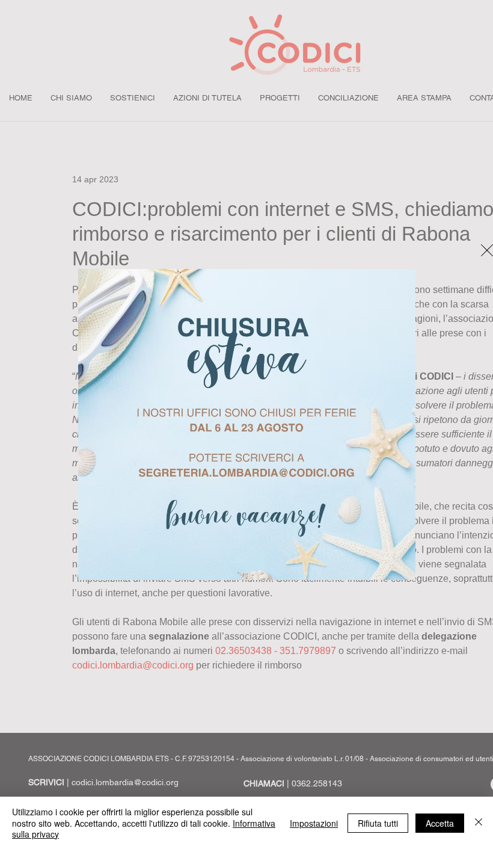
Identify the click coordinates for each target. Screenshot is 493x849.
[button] (487, 250)
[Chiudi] (478, 822)
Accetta (440, 823)
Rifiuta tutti (378, 823)
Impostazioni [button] (314, 823)
